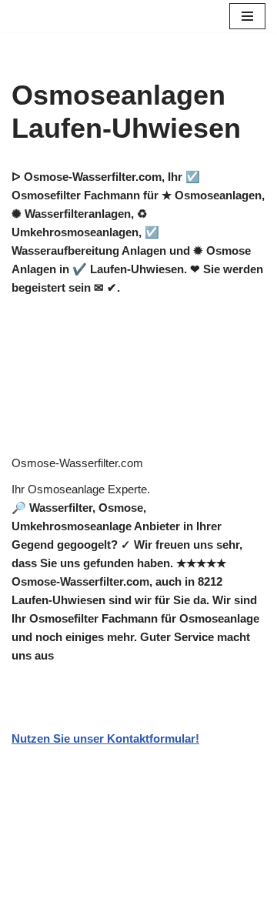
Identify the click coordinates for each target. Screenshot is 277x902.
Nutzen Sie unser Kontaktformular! (105, 738)
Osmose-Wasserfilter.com (77, 462)
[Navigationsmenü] (247, 16)
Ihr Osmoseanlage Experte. (81, 489)
